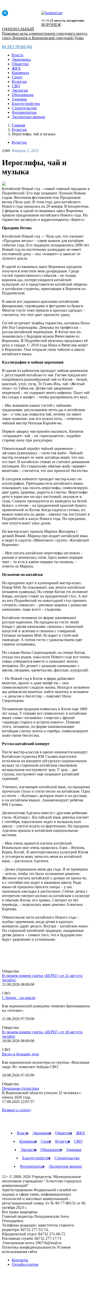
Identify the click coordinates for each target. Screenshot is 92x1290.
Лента (14, 955)
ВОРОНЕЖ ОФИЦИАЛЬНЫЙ (31, 27)
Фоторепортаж (24, 112)
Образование (23, 95)
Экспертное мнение (28, 117)
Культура (19, 81)
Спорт (17, 77)
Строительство (24, 108)
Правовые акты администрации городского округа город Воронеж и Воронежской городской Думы (44, 35)
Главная (18, 125)
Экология (20, 90)
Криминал (20, 73)
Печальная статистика (20, 1088)
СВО (16, 86)
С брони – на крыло (18, 998)
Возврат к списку (16, 1110)
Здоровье (19, 99)
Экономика (21, 59)
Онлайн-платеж (25, 1264)
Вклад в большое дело (20, 1054)
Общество (20, 64)
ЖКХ (16, 68)
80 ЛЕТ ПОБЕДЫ (17, 47)
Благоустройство (26, 103)
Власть (17, 55)
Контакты (20, 1260)
